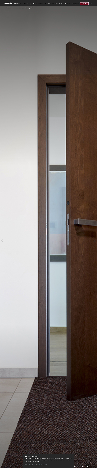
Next (94, 240)
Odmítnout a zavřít (43, 464)
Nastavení (34, 464)
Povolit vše (27, 464)
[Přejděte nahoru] (94, 465)
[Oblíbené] (91, 4)
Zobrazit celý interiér (78, 466)
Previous (2, 240)
